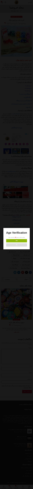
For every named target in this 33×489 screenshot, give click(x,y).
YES (17, 240)
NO (16, 244)
